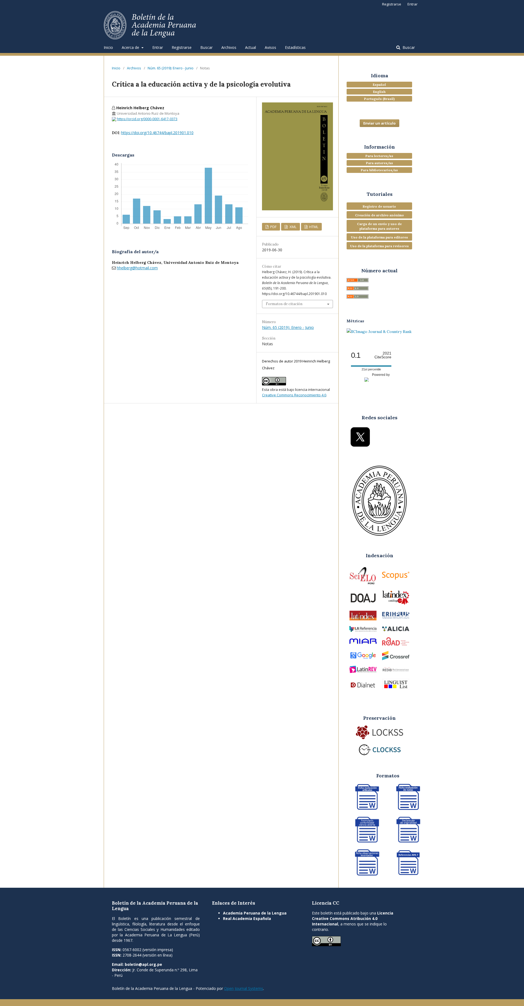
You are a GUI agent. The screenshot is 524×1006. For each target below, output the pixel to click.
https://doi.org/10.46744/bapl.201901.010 (157, 132)
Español (379, 84)
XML (292, 226)
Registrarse (182, 47)
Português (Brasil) (379, 99)
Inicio (108, 47)
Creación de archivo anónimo (379, 215)
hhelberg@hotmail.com (137, 267)
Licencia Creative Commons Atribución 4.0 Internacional (352, 918)
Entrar (157, 47)
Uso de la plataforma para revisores (379, 246)
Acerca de (131, 47)
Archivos (228, 47)
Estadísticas (295, 47)
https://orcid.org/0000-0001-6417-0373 (147, 119)
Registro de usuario (379, 206)
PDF (272, 226)
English (379, 92)
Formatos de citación (284, 304)
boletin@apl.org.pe (143, 964)
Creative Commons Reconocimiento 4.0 (294, 395)
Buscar (206, 47)
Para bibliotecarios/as (379, 170)
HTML (313, 226)
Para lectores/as (379, 156)
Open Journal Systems (243, 988)
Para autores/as (379, 163)
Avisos (270, 47)
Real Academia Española (247, 918)
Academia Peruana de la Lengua (255, 913)
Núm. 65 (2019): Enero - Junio (170, 68)
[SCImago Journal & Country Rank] (379, 331)
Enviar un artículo (379, 123)
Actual (250, 47)
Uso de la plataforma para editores (379, 237)
